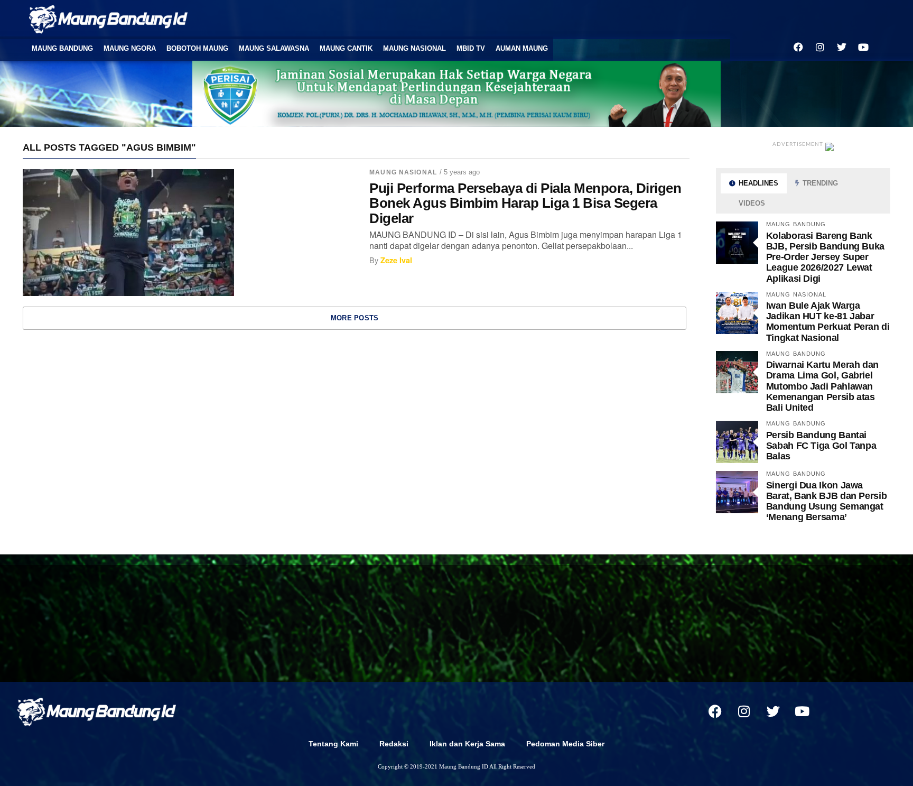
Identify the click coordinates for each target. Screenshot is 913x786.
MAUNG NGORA (130, 48)
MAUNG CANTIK (346, 48)
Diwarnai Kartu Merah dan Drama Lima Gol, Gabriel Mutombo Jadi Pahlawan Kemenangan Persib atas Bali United (822, 386)
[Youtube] (863, 47)
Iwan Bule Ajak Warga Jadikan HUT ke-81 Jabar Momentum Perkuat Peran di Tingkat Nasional (828, 321)
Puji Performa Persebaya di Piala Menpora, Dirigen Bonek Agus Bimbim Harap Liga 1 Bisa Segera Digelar (525, 203)
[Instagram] (820, 47)
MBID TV (470, 48)
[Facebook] (798, 47)
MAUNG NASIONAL (414, 48)
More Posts (355, 318)
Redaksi (393, 743)
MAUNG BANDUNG (62, 48)
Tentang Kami (333, 743)
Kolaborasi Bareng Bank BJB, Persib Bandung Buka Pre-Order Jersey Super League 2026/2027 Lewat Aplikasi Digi (825, 257)
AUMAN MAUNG (522, 48)
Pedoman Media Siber (565, 743)
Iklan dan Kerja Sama (467, 743)
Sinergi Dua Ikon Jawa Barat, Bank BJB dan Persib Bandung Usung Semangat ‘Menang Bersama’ (826, 501)
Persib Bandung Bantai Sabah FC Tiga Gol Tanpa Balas (821, 445)
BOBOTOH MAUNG (197, 48)
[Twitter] (841, 47)
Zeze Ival (396, 260)
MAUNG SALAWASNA (274, 48)
